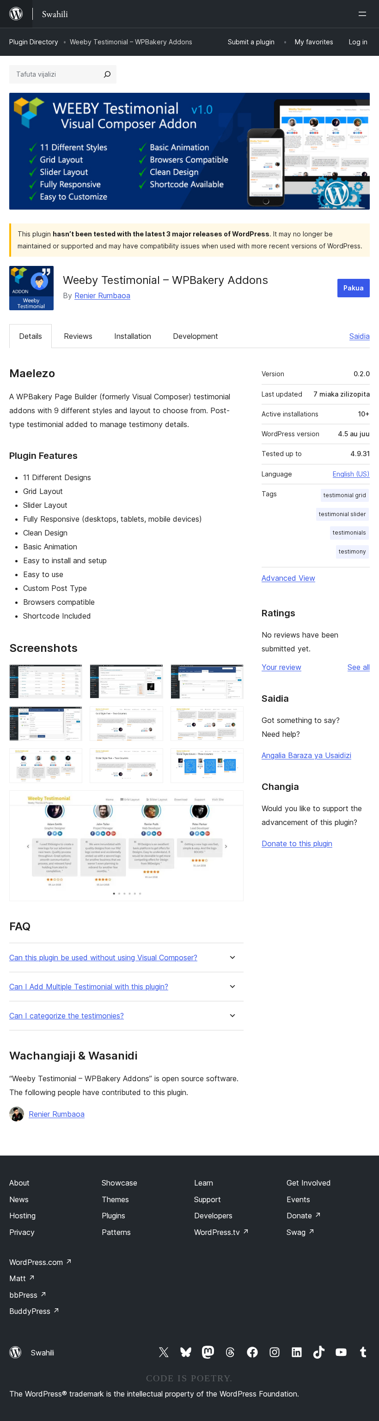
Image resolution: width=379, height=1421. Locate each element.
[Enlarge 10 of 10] (231, 802)
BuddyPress (34, 1311)
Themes (115, 1199)
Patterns (116, 1232)
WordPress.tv (221, 1232)
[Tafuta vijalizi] (107, 74)
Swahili (42, 1352)
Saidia (359, 336)
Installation (132, 336)
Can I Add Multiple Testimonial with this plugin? (88, 986)
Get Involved (309, 1182)
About (19, 1182)
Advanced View (288, 578)
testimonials (349, 532)
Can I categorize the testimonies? (66, 1016)
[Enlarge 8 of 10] (150, 760)
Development (195, 336)
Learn (203, 1182)
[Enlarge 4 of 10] (69, 718)
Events (298, 1199)
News (19, 1199)
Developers (213, 1215)
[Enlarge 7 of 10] (69, 760)
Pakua (353, 288)
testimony (352, 551)
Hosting (22, 1215)
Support (207, 1199)
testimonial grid (345, 495)
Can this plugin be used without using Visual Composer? (103, 957)
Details (30, 336)
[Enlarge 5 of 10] (150, 718)
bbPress (28, 1295)
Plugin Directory (33, 42)
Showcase (119, 1182)
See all (359, 667)
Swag (301, 1232)
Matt (22, 1278)
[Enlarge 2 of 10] (150, 676)
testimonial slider (342, 514)
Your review (281, 667)
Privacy (22, 1232)
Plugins (113, 1215)
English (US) (351, 474)
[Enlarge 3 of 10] (231, 676)
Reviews (78, 336)
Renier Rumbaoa (102, 295)
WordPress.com (40, 1262)
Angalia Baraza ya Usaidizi (306, 755)
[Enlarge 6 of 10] (231, 718)
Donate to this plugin (297, 843)
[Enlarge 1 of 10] (69, 676)
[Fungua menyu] (364, 14)
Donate (304, 1215)
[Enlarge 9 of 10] (231, 760)
